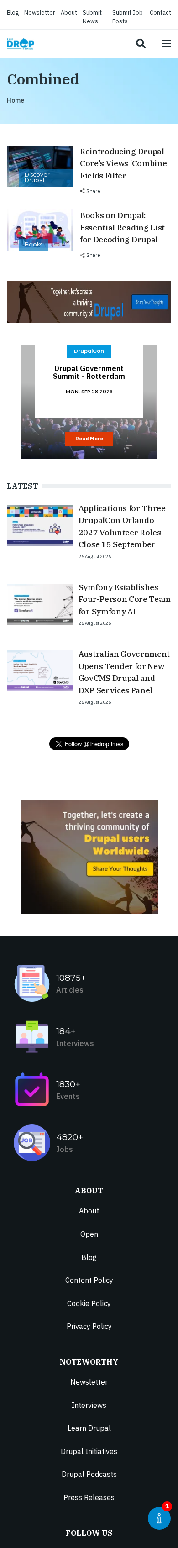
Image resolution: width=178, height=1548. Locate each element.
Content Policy (89, 1280)
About (69, 12)
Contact (160, 12)
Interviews (89, 1405)
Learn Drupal (89, 1428)
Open (89, 1234)
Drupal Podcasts (89, 1474)
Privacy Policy (89, 1326)
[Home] (20, 44)
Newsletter (39, 12)
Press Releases (89, 1497)
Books (33, 244)
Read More (89, 438)
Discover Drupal (37, 177)
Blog (13, 12)
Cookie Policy (89, 1303)
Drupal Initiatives (89, 1451)
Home (15, 100)
